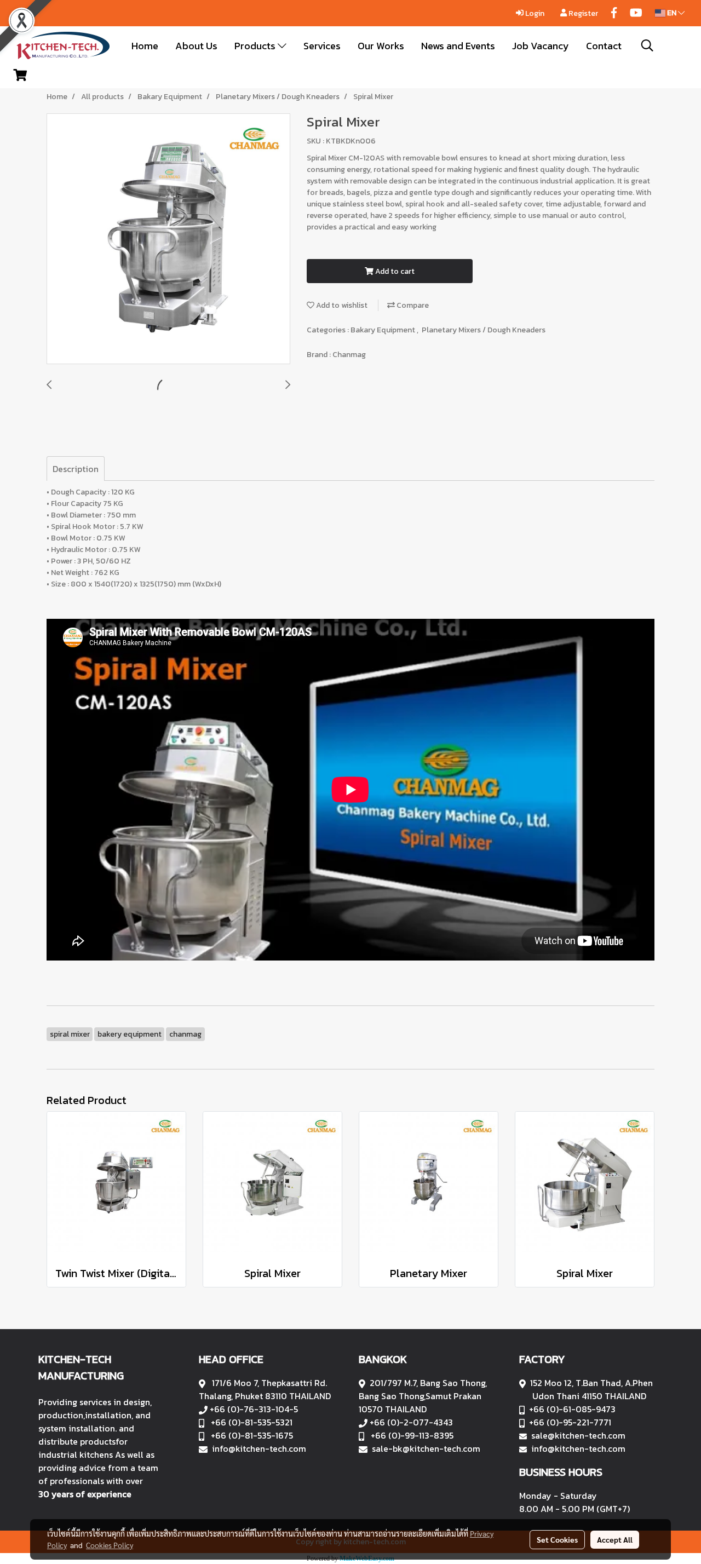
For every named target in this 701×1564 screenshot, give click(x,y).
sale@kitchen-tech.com (578, 1435)
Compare (412, 305)
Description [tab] (76, 468)
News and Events (458, 45)
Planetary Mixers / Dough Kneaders (483, 330)
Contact (604, 45)
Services (322, 45)
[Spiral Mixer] (168, 239)
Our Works (381, 45)
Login (534, 13)
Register (582, 13)
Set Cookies (557, 1539)
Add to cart (394, 271)
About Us (196, 45)
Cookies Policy (109, 1545)
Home (144, 45)
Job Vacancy (540, 45)
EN (671, 13)
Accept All (615, 1539)
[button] (647, 45)
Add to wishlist (340, 305)
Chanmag (349, 354)
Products (256, 45)
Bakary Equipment (383, 330)
